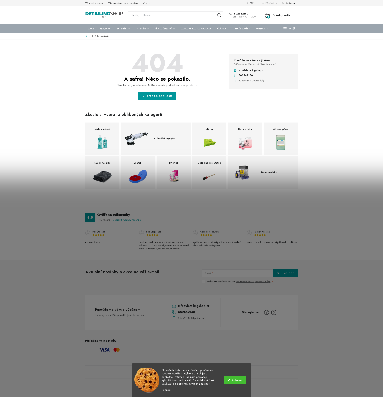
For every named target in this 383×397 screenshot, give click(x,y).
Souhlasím (236, 380)
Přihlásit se (285, 273)
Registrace (290, 3)
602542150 (240, 13)
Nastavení (166, 390)
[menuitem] (91, 28)
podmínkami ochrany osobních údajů (253, 281)
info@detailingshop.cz (251, 70)
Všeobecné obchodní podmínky (123, 3)
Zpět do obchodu (159, 96)
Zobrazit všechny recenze (127, 220)
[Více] (289, 28)
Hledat (219, 15)
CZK (251, 3)
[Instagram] (273, 312)
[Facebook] (266, 312)
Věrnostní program (94, 3)
